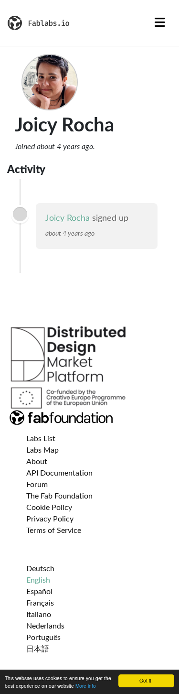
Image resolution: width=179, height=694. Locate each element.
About (36, 462)
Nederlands (45, 626)
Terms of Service (53, 530)
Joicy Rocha (67, 218)
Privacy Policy (50, 519)
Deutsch (40, 569)
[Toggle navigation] (159, 23)
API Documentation (59, 473)
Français (40, 603)
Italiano (38, 614)
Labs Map (42, 450)
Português (43, 637)
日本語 (37, 649)
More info (85, 685)
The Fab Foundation (59, 496)
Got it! (146, 680)
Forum (37, 484)
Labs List (40, 439)
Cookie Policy (49, 507)
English (38, 580)
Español (39, 592)
